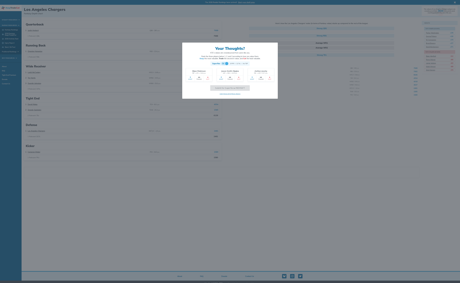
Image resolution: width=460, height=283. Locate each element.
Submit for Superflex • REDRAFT (230, 88)
